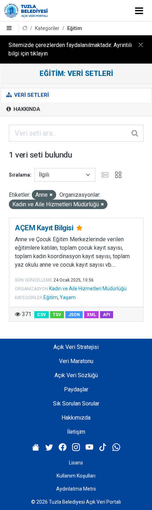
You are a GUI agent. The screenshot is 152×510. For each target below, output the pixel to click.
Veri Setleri (31, 95)
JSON (74, 314)
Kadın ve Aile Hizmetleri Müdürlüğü (88, 288)
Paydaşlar (76, 389)
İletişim (76, 431)
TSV (57, 314)
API (106, 314)
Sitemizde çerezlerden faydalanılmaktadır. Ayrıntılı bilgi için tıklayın (70, 49)
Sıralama (19, 175)
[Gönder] (135, 133)
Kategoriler (47, 28)
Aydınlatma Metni (76, 489)
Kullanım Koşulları (76, 476)
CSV (41, 314)
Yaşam (68, 297)
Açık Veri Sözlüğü (76, 375)
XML (91, 314)
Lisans (76, 462)
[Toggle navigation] (139, 10)
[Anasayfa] (24, 28)
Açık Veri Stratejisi (76, 347)
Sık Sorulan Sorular (76, 403)
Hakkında (26, 109)
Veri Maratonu (76, 361)
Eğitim (74, 28)
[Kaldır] (51, 195)
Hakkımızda (76, 417)
